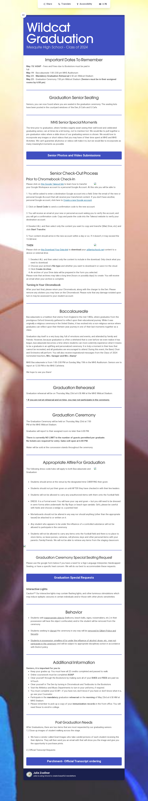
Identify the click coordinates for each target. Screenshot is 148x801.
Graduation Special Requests (74, 577)
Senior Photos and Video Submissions (74, 155)
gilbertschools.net (95, 249)
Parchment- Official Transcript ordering (74, 761)
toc (23, 15)
